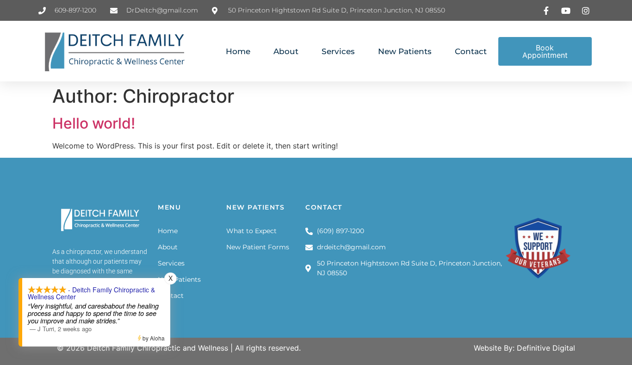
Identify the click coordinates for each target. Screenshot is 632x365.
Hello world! (93, 123)
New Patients (405, 51)
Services (338, 51)
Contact (471, 51)
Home (238, 51)
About (285, 51)
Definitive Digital (546, 348)
